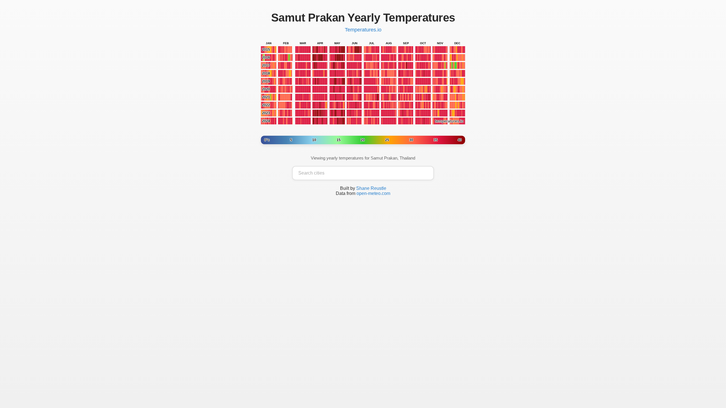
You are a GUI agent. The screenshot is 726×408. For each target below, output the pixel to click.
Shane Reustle (371, 188)
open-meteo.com (373, 193)
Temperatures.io (363, 30)
